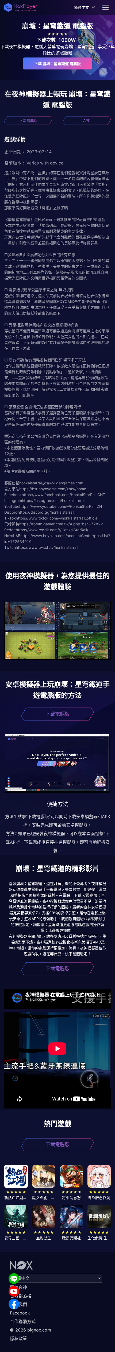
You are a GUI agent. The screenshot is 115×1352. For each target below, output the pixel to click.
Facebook (20, 1313)
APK (86, 120)
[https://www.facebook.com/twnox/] (14, 1304)
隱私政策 (18, 1338)
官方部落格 (20, 1296)
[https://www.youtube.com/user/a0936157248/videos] (14, 1291)
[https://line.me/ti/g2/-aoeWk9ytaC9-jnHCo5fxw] (14, 1278)
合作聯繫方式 (23, 1321)
